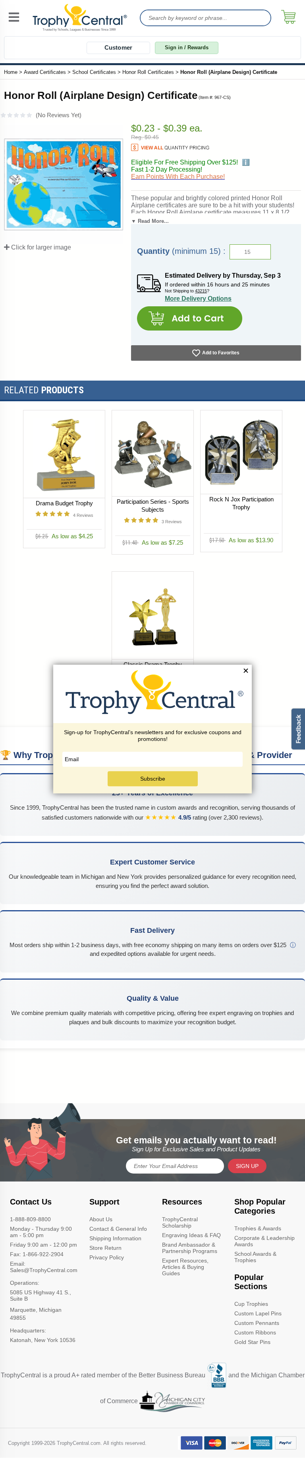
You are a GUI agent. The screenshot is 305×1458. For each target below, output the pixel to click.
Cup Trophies (251, 1304)
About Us (100, 1219)
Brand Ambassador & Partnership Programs (189, 1247)
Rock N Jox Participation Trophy (241, 503)
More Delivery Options (198, 298)
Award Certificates (45, 72)
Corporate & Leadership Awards (264, 1241)
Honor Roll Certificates (148, 72)
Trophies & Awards (257, 1228)
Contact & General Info (118, 1229)
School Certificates (94, 72)
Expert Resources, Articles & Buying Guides (185, 1266)
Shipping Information (115, 1238)
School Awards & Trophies (255, 1257)
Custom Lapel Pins (258, 1313)
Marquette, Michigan (36, 1310)
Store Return (105, 1248)
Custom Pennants (256, 1323)
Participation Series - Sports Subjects (152, 505)
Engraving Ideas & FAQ (191, 1235)
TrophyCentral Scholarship (180, 1222)
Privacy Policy (106, 1257)
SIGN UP (247, 1166)
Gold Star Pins (252, 1342)
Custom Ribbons (255, 1332)
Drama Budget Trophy (64, 503)
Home (10, 72)
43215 (201, 290)
